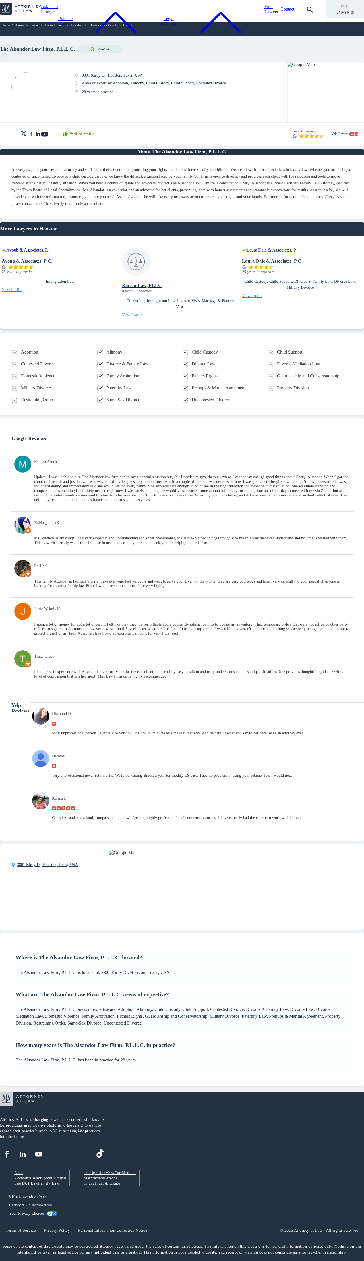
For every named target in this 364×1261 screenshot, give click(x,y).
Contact (287, 9)
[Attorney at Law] (20, 13)
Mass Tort (114, 1173)
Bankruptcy (41, 1178)
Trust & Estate (107, 1183)
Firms (20, 25)
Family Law (48, 1183)
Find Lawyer (271, 9)
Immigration (95, 1173)
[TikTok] (100, 1154)
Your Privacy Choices (26, 1213)
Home (5, 25)
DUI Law (30, 1183)
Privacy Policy (57, 1230)
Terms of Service (21, 1230)
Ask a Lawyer (49, 9)
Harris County (54, 25)
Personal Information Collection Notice (112, 1230)
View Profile (12, 290)
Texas (34, 25)
